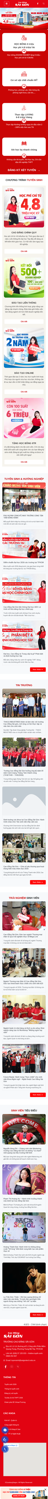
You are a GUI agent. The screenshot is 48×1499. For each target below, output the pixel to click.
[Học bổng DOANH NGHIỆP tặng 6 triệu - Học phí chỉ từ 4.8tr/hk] (24, 51)
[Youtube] (11, 1367)
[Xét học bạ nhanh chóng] (24, 143)
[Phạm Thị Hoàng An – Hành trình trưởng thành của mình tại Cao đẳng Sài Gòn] (24, 1179)
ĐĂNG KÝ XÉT (17, 170)
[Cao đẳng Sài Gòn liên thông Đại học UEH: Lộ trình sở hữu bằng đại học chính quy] (24, 588)
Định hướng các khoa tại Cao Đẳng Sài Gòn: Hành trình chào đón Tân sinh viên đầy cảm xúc (23, 821)
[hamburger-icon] (6, 3)
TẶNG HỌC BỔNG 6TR (24, 443)
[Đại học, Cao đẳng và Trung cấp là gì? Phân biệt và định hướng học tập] (24, 635)
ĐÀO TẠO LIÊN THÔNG (24, 303)
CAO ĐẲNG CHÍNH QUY (24, 232)
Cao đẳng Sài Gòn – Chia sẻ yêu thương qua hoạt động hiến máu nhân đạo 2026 (23, 867)
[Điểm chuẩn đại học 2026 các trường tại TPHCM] (24, 543)
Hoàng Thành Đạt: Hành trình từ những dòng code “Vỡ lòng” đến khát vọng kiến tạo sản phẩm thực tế (23, 1249)
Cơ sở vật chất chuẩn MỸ (24, 80)
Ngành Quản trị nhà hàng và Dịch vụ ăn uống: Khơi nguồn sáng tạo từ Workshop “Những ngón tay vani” (23, 1030)
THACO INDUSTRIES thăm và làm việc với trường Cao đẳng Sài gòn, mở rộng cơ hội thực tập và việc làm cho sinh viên (23, 724)
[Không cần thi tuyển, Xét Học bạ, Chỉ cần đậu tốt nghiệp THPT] (24, 156)
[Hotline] (43, 3)
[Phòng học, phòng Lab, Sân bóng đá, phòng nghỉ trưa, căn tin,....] (24, 86)
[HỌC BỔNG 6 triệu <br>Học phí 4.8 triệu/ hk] (24, 37)
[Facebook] (37, 3)
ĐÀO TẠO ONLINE (24, 373)
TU (28, 170)
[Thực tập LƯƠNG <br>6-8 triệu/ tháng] (24, 107)
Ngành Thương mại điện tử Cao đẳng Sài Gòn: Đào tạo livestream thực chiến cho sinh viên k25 (23, 982)
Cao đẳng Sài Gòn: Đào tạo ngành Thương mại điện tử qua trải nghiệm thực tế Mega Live (22, 935)
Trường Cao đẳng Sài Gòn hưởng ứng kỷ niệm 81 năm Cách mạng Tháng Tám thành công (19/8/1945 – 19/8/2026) (23, 773)
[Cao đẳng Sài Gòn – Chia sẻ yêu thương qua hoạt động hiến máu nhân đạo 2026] (24, 847)
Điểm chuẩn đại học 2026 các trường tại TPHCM (23, 562)
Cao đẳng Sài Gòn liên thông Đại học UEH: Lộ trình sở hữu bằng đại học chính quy (22, 608)
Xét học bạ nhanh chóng (24, 149)
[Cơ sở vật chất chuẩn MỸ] (24, 73)
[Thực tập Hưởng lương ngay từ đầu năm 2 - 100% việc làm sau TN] (24, 121)
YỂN (33, 170)
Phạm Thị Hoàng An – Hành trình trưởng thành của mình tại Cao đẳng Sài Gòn (22, 1200)
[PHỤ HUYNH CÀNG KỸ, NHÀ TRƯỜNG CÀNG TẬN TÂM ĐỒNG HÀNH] (24, 496)
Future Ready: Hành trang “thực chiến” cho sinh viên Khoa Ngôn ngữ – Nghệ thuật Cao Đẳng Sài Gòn (23, 1079)
